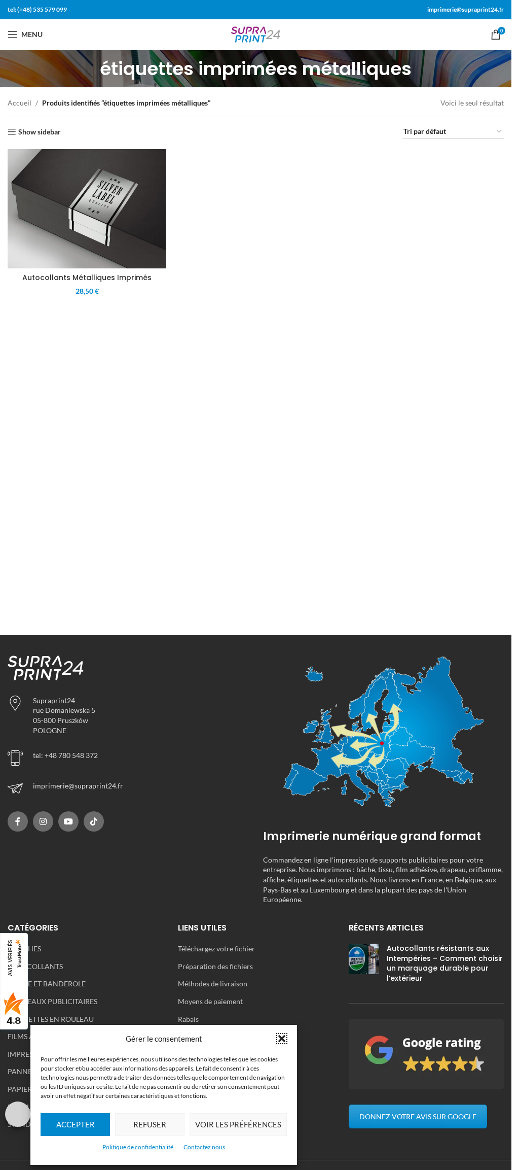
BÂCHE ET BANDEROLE (47, 983)
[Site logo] (256, 33)
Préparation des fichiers (215, 966)
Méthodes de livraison (212, 983)
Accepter (75, 1124)
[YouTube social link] (68, 821)
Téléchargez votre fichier (216, 948)
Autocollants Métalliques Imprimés (87, 277)
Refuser (149, 1124)
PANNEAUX (27, 1071)
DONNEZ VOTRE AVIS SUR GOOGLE (417, 1116)
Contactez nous (204, 1147)
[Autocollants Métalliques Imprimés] (87, 208)
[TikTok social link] (94, 821)
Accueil (19, 102)
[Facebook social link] (18, 821)
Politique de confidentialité (137, 1147)
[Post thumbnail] (364, 965)
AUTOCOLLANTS (35, 966)
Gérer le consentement (17, 1114)
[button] (282, 1039)
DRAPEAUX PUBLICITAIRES (52, 1001)
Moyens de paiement (210, 1001)
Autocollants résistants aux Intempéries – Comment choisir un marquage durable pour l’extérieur (445, 963)
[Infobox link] (128, 788)
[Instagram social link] (43, 821)
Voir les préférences (238, 1124)
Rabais (188, 1019)
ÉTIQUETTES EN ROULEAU (51, 1019)
